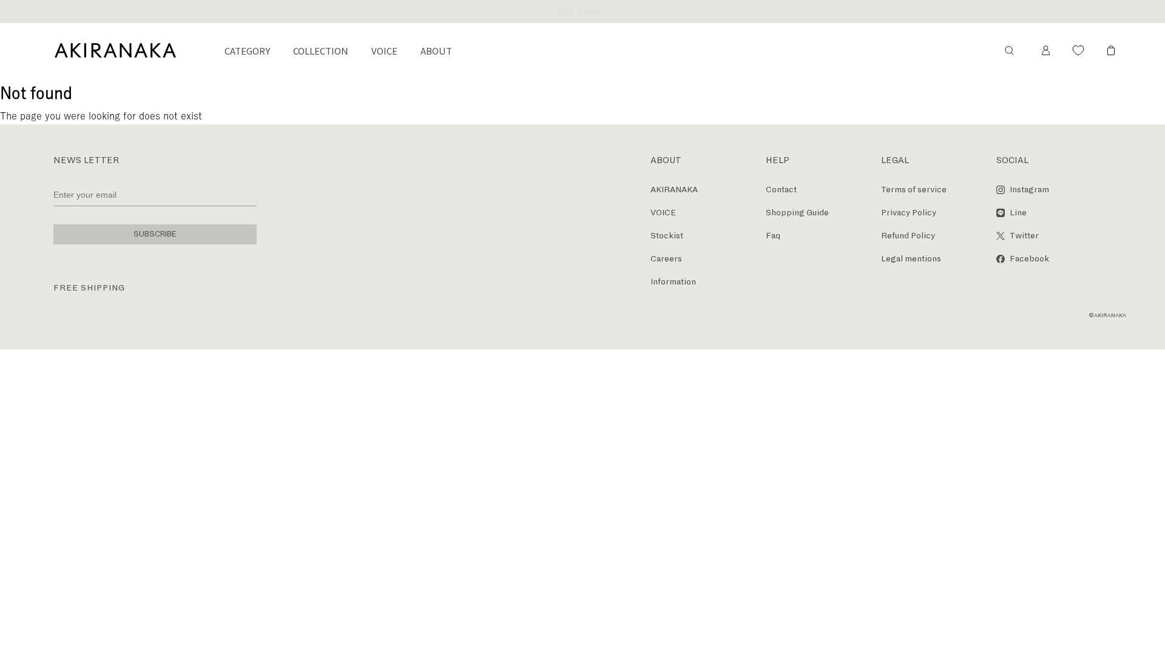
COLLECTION (320, 50)
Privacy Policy (908, 212)
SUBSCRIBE (155, 234)
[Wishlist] (1078, 50)
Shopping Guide (797, 212)
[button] (1009, 50)
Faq (773, 235)
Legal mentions (911, 258)
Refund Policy (908, 235)
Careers (666, 258)
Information (673, 281)
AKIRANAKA (674, 189)
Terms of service (914, 189)
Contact (781, 189)
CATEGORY (247, 50)
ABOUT (436, 50)
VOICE (384, 50)
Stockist (666, 235)
